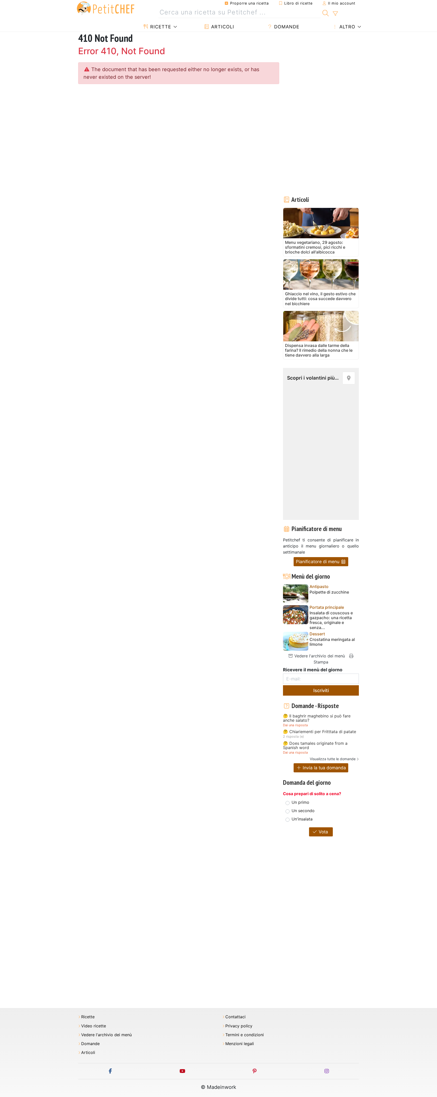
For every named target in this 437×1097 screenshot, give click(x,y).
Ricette (160, 26)
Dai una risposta (295, 725)
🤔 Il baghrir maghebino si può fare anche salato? (317, 718)
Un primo (300, 802)
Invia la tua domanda (323, 767)
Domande (286, 26)
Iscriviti (321, 690)
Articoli (222, 26)
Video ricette (93, 1026)
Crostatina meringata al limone (332, 642)
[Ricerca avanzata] (335, 14)
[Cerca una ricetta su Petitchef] (325, 12)
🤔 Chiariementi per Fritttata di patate (319, 732)
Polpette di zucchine (329, 592)
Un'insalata (302, 818)
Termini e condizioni (244, 1034)
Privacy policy (238, 1026)
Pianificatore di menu (318, 561)
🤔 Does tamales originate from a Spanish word (315, 745)
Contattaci (235, 1016)
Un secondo (303, 810)
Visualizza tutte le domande (333, 759)
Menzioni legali (239, 1043)
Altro (346, 26)
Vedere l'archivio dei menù (319, 655)
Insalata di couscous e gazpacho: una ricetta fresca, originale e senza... (331, 620)
